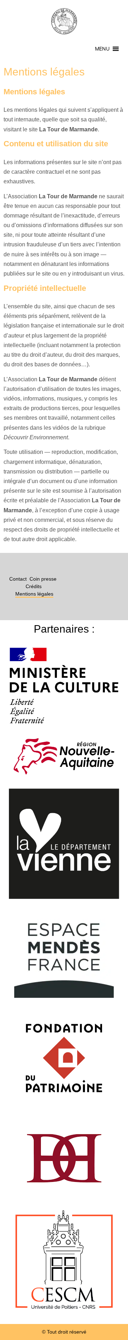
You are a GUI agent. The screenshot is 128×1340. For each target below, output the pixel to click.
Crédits (34, 586)
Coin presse (43, 579)
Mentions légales (34, 594)
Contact (18, 579)
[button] (102, 49)
